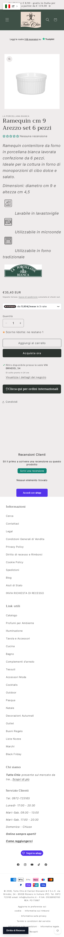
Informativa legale (49, 926)
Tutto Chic (18, 891)
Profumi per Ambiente (20, 623)
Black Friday (13, 754)
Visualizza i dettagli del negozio (26, 377)
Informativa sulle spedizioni (22, 926)
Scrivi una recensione (32, 470)
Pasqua (10, 700)
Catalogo (11, 615)
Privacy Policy (15, 546)
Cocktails (12, 684)
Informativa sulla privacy (33, 916)
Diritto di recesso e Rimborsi (24, 554)
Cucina (10, 646)
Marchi (10, 746)
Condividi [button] (11, 401)
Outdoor (11, 692)
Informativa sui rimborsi (37, 911)
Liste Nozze (13, 738)
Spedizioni (12, 569)
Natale (10, 707)
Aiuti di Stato (14, 585)
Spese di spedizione (28, 297)
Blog (9, 577)
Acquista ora (32, 353)
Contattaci (12, 523)
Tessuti (10, 669)
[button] (7, 20)
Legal (9, 531)
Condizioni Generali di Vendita (25, 539)
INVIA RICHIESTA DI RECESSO (25, 593)
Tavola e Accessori (18, 638)
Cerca (9, 515)
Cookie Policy (14, 562)
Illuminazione (14, 630)
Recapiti (34, 931)
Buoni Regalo (14, 731)
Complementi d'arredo (20, 661)
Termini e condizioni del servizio (34, 921)
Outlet (10, 723)
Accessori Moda (16, 677)
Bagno (10, 653)
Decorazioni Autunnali (20, 715)
